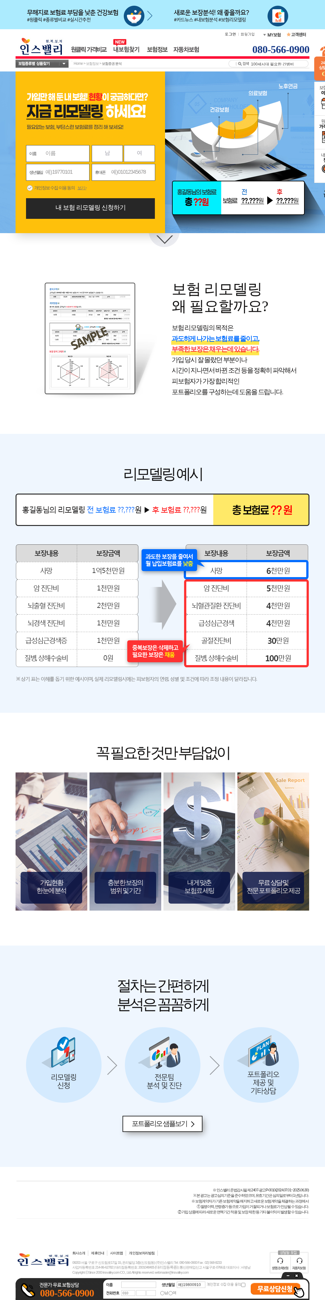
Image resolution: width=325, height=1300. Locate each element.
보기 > (81, 187)
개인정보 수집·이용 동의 (54, 187)
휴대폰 (100, 172)
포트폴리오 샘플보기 (159, 1124)
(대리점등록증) (166, 1267)
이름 (32, 153)
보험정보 (92, 63)
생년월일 (36, 172)
